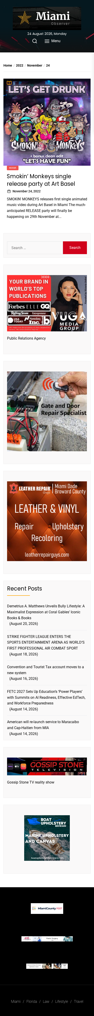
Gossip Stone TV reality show (30, 782)
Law (46, 1001)
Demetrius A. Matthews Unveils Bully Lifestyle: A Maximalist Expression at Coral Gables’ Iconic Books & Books (46, 612)
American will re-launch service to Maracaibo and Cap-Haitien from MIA (43, 725)
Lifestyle (61, 1001)
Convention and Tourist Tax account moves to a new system (45, 670)
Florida (31, 1001)
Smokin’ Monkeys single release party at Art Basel (41, 180)
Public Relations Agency (26, 338)
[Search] (34, 41)
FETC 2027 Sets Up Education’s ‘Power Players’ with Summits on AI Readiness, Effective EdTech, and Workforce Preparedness (46, 697)
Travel (78, 1001)
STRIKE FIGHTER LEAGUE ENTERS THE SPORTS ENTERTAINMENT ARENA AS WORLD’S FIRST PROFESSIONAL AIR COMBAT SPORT (46, 642)
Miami (12, 168)
